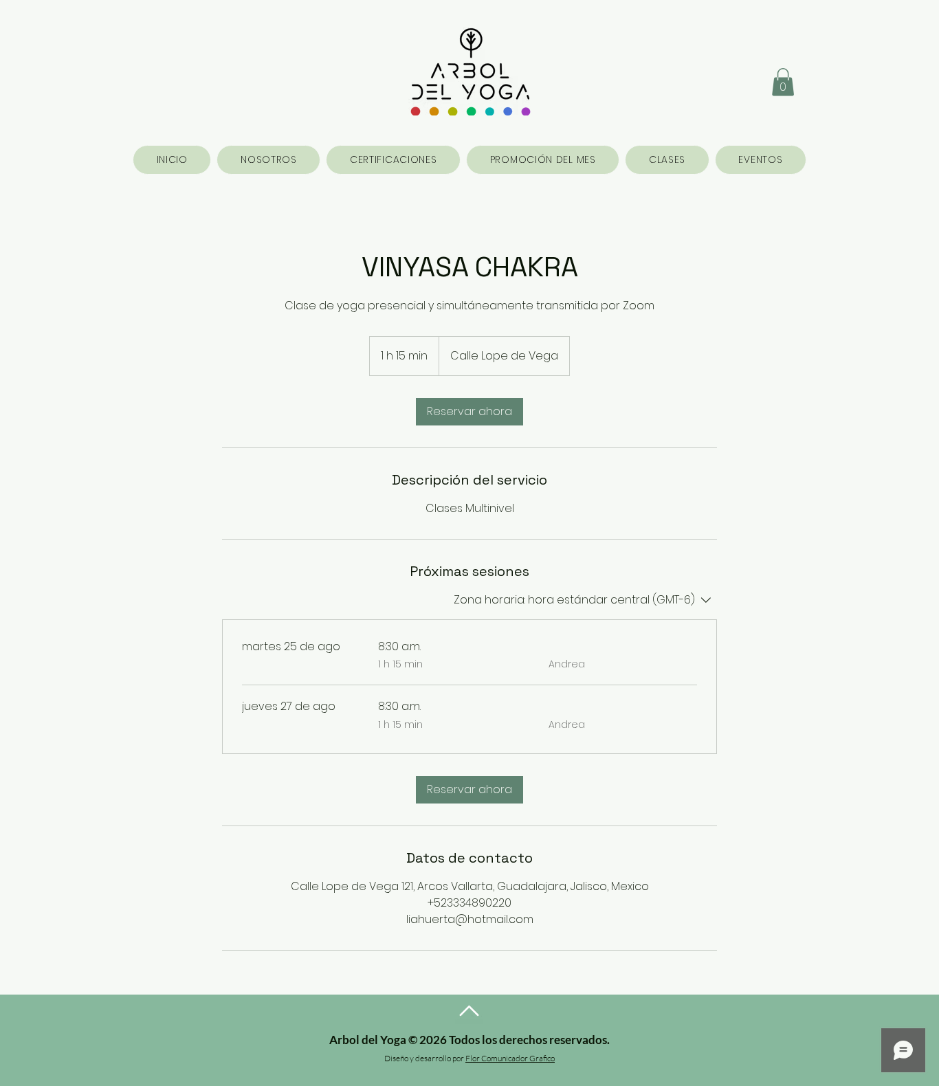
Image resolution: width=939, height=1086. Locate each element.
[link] (469, 411)
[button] (783, 82)
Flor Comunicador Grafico (510, 1058)
